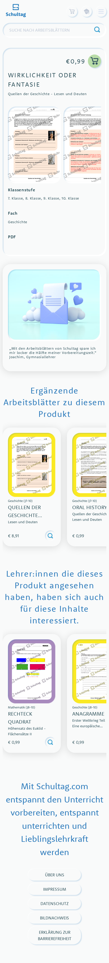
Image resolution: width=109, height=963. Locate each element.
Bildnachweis (54, 917)
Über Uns (54, 874)
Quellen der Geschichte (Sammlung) (24, 515)
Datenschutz (54, 903)
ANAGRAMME (88, 713)
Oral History (89, 507)
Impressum (54, 889)
